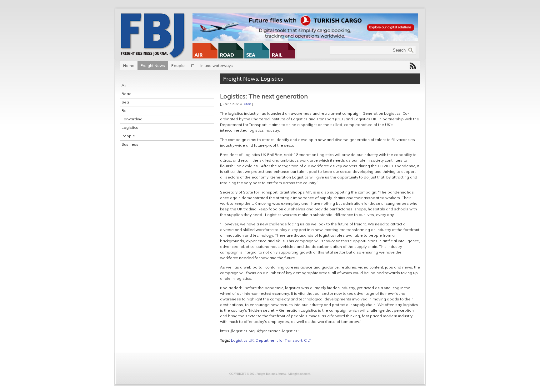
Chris (247, 104)
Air (124, 85)
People (178, 65)
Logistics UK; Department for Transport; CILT (271, 340)
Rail (125, 110)
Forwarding (132, 119)
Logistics (130, 127)
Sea (125, 102)
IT (192, 65)
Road (127, 93)
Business (130, 144)
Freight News (153, 65)
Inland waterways (216, 65)
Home (128, 65)
